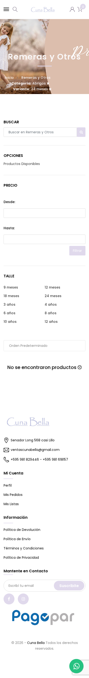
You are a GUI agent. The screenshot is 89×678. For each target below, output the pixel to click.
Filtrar (77, 250)
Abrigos (29, 83)
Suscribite (69, 585)
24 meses (31, 89)
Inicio (9, 77)
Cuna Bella (36, 642)
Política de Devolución (22, 529)
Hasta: (9, 228)
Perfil (8, 485)
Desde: (9, 201)
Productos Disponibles (22, 163)
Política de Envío (17, 539)
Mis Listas (11, 504)
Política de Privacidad (21, 557)
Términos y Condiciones (24, 548)
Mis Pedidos (13, 494)
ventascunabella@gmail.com (35, 449)
